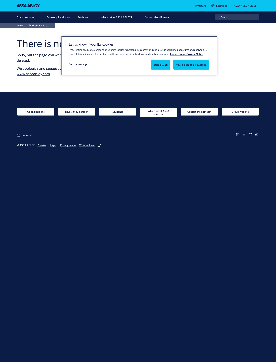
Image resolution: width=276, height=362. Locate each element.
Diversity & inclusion (58, 17)
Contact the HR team (157, 17)
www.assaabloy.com (33, 73)
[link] (200, 5)
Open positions (25, 17)
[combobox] (237, 17)
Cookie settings (78, 64)
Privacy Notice (194, 54)
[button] (36, 17)
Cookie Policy (178, 54)
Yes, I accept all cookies (191, 64)
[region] (139, 55)
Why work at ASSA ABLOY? (116, 17)
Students (83, 17)
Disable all (161, 64)
